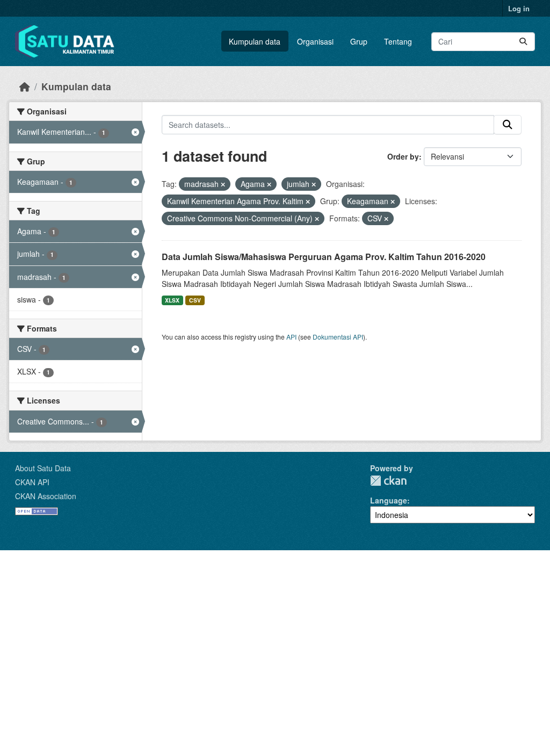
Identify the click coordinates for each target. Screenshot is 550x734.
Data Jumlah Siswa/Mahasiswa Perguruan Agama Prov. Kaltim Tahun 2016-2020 (324, 256)
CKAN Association (45, 496)
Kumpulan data (254, 41)
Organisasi (315, 41)
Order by (403, 156)
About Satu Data (43, 468)
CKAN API (32, 482)
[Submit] (523, 41)
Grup (358, 41)
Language (388, 500)
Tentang (398, 41)
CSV (195, 300)
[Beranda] (24, 86)
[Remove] (223, 184)
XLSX (172, 300)
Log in (519, 8)
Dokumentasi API (338, 336)
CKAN (388, 480)
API (291, 336)
